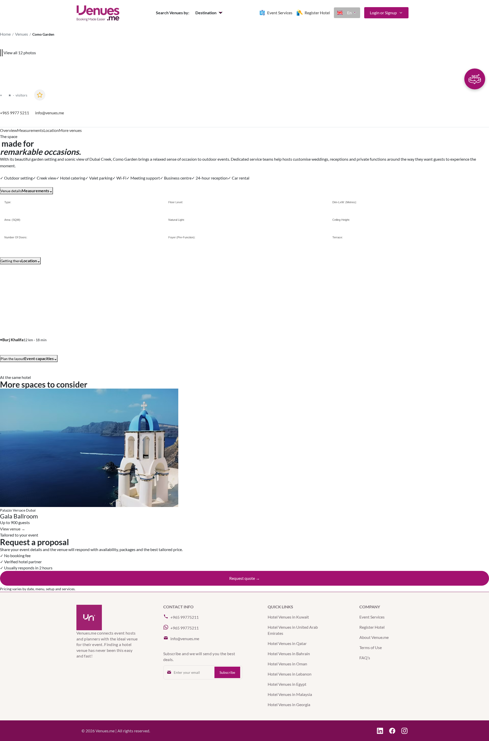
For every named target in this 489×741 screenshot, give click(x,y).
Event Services (372, 616)
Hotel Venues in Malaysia (290, 694)
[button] (209, 13)
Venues (21, 34)
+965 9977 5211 (14, 113)
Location (51, 130)
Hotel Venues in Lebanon (289, 673)
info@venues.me (49, 113)
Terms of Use (370, 647)
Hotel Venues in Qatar (287, 643)
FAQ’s (364, 657)
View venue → (12, 528)
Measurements (30, 130)
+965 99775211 (184, 617)
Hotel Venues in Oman (287, 663)
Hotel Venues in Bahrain (289, 653)
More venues (70, 130)
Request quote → (244, 578)
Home (5, 34)
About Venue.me (374, 637)
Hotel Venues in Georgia (289, 704)
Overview (8, 130)
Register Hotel (372, 627)
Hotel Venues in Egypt (287, 684)
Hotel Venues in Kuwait (288, 616)
